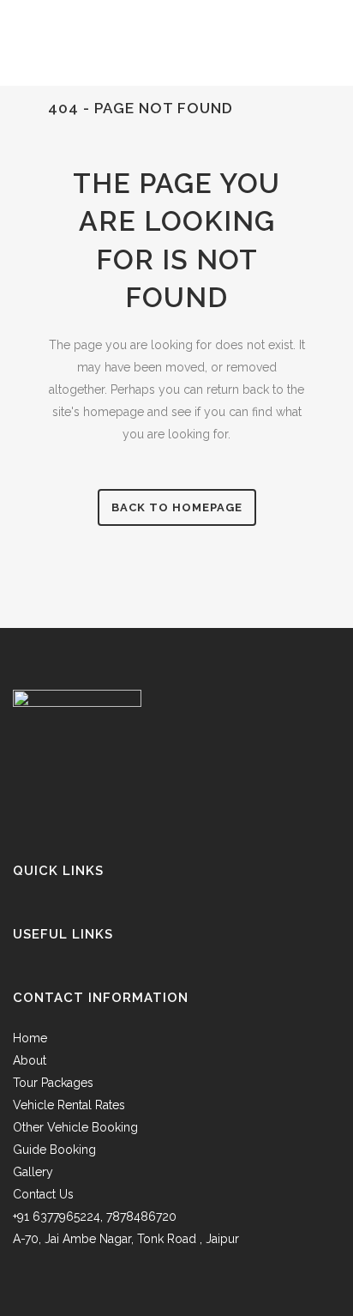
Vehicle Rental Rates (69, 1105)
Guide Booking (54, 1149)
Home (30, 1038)
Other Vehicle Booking (75, 1127)
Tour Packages (53, 1083)
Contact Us (43, 1194)
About (29, 1060)
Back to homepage (176, 507)
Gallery (33, 1172)
